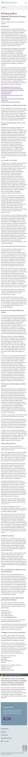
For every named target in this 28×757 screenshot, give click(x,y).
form (4, 330)
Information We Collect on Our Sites (11, 87)
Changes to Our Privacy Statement (10, 102)
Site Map (3, 731)
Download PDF (5, 26)
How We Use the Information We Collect (12, 88)
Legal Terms (4, 735)
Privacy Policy (4, 728)
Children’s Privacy (6, 93)
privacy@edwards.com (10, 617)
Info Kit (4, 7)
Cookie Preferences (6, 738)
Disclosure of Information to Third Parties (12, 90)
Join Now (6, 718)
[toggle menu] (25, 3)
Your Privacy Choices (6, 92)
